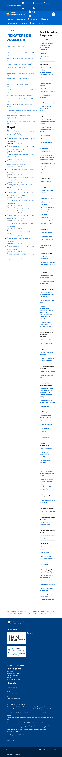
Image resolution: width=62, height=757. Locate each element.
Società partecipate (46, 236)
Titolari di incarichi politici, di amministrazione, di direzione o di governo (46, 71)
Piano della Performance (48, 198)
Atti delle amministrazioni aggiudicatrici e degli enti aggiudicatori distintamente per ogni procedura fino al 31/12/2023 (47, 312)
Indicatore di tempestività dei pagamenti (44, 454)
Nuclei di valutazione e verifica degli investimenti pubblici (47, 473)
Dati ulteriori (44, 564)
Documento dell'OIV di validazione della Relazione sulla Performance (47, 211)
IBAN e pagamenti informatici (45, 461)
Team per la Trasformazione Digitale (16, 728)
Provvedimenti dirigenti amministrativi (47, 282)
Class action (44, 421)
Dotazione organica (46, 142)
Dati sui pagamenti (46, 449)
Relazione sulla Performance (45, 203)
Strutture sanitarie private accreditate (45, 523)
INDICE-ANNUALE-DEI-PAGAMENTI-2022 (19, 64)
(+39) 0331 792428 (12, 688)
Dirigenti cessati (45, 135)
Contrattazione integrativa (44, 168)
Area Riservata (18, 750)
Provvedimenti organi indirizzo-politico (46, 277)
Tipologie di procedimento (44, 258)
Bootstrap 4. (49, 723)
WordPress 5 (25, 723)
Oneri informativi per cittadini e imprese (46, 58)
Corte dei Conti (45, 406)
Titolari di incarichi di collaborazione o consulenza (46, 108)
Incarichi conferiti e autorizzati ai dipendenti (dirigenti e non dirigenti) (47, 157)
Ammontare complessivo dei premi (46, 219)
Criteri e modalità (46, 340)
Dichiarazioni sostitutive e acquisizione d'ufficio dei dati (47, 264)
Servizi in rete (45, 428)
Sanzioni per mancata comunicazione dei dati (46, 79)
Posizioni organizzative (47, 139)
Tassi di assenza (45, 152)
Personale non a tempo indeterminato (47, 147)
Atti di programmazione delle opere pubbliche (47, 480)
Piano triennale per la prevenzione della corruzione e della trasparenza (46, 46)
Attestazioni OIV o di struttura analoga (46, 576)
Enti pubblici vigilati (46, 232)
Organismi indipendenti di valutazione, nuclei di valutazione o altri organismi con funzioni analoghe (47, 392)
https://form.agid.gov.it (39, 707)
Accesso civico (45, 553)
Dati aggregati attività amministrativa (46, 589)
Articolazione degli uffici (48, 91)
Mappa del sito (9, 754)
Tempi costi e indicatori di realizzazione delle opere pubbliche (47, 487)
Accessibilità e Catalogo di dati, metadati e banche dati (47, 558)
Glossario (17, 754)
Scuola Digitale (20, 717)
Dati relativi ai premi (46, 223)
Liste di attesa (45, 437)
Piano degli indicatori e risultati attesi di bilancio (47, 359)
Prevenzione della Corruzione (45, 548)
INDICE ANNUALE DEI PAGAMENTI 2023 (18, 95)
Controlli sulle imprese (47, 600)
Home (8, 46)
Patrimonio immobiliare (48, 371)
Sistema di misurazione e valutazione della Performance (47, 193)
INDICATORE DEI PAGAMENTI (19, 38)
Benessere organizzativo (48, 585)
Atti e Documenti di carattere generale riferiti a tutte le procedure (47, 294)
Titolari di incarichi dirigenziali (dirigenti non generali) (47, 129)
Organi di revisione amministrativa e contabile (47, 401)
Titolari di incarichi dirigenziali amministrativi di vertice (47, 121)
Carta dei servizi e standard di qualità (45, 416)
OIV (42, 172)
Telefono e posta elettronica (45, 96)
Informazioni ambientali (48, 511)
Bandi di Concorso (46, 182)
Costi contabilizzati (46, 424)
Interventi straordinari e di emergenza (47, 537)
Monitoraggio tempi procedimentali (46, 595)
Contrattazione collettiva (48, 163)
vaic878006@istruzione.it (13, 693)
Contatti (26, 750)
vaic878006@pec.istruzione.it (14, 698)
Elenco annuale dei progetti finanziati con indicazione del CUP (46, 324)
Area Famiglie (9, 750)
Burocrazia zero (45, 581)
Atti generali (44, 53)
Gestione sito (10, 740)
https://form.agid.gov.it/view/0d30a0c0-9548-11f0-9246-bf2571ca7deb (28, 712)
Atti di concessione (46, 343)
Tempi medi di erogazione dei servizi (46, 433)
